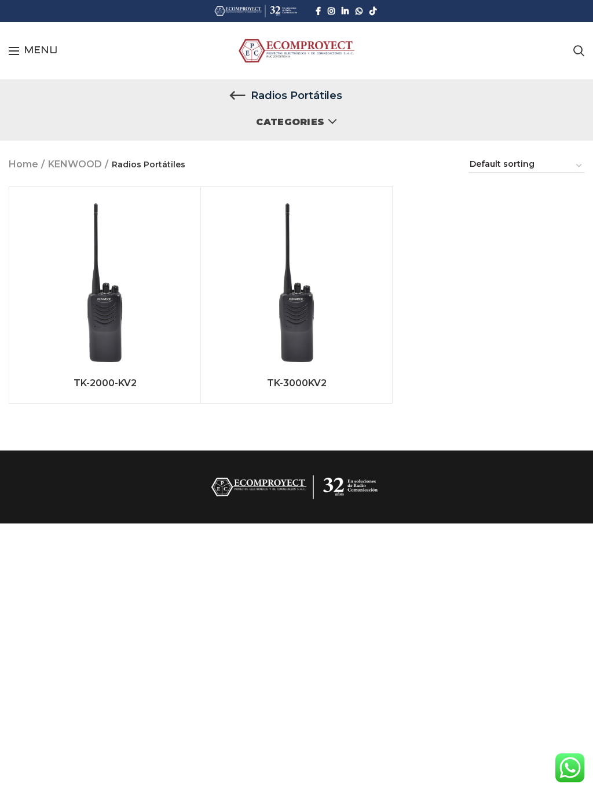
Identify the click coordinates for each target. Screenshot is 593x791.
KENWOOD (75, 164)
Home (23, 164)
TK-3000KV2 (297, 383)
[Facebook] (318, 11)
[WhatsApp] (359, 11)
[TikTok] (373, 11)
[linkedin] (345, 11)
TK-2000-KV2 (105, 383)
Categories (290, 121)
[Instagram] (331, 11)
